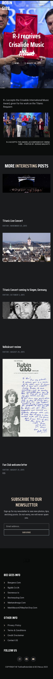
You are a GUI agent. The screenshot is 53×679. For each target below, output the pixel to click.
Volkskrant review (12, 347)
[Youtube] (33, 659)
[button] (27, 5)
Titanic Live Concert (13, 221)
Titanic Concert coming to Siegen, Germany (25, 290)
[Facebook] (26, 659)
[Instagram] (19, 659)
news (17, 63)
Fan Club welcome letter (15, 465)
